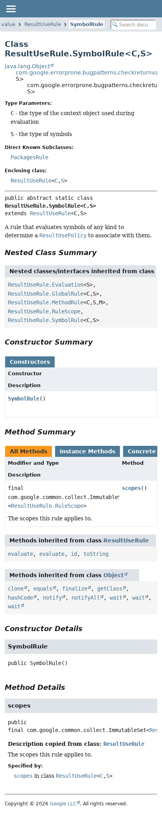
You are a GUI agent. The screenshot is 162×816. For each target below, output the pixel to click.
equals (42, 588)
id (74, 554)
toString (96, 554)
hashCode (20, 597)
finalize (74, 588)
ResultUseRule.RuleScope (44, 311)
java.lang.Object (27, 66)
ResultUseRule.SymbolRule (45, 320)
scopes (131, 488)
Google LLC (63, 804)
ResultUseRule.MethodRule (45, 302)
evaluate (20, 554)
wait (116, 597)
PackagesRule (29, 157)
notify (52, 597)
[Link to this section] (102, 252)
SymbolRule (86, 24)
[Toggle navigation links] (10, 8)
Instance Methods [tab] (87, 451)
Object (113, 575)
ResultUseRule (42, 24)
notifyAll (86, 597)
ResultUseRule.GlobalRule (45, 294)
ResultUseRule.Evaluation (45, 284)
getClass (109, 588)
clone (16, 588)
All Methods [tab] (28, 451)
